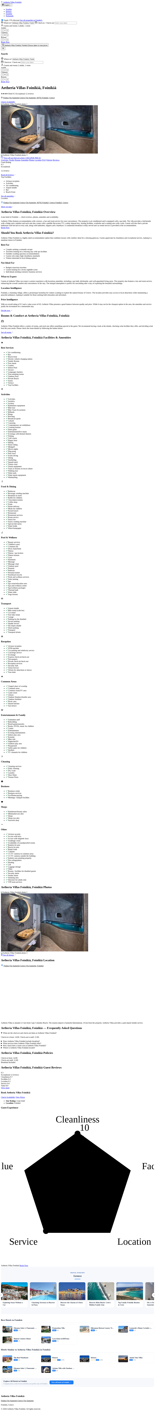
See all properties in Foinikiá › (31, 20)
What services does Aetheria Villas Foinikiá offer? (22, 1043)
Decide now (6, 310)
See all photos (8, 955)
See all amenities (7, 196)
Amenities (25, 160)
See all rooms (6, 332)
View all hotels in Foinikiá (60, 1382)
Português (9, 16)
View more (5, 1088)
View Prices (20, 1097)
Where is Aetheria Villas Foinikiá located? (19, 1048)
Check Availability (8, 102)
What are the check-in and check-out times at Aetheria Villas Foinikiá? (30, 1033)
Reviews (56, 160)
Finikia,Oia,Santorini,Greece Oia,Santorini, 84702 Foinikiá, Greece (29, 98)
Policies (49, 160)
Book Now (5, 42)
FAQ (44, 160)
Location (38, 160)
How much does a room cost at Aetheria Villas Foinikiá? (24, 1046)
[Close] (3, 48)
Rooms (17, 160)
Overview (5, 160)
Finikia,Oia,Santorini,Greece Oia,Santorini (17, 1401)
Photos (31, 160)
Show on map (6, 207)
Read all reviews (7, 175)
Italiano (9, 12)
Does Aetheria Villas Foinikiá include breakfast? (21, 1041)
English (9, 9)
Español (9, 14)
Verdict (12, 160)
